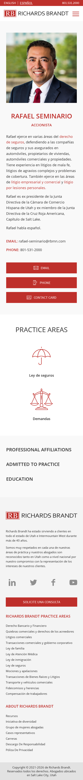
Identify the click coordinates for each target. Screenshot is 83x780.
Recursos (12, 716)
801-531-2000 (31, 249)
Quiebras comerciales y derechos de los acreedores (40, 631)
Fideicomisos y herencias (22, 688)
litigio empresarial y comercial (35, 182)
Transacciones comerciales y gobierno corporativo (39, 643)
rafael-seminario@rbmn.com (42, 241)
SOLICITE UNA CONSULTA (41, 602)
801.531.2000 (70, 3)
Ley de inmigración (18, 660)
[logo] (36, 13)
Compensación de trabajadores (26, 694)
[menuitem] (70, 3)
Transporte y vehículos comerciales (29, 682)
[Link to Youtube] (73, 582)
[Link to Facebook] (53, 582)
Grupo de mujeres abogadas (24, 727)
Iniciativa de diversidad (21, 721)
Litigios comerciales (19, 637)
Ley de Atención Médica (21, 654)
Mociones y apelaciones (21, 671)
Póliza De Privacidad (19, 750)
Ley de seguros (16, 665)
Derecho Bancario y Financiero (26, 626)
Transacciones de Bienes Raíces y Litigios (33, 677)
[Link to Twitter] (33, 582)
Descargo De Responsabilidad (25, 744)
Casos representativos (20, 733)
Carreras (11, 738)
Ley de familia (15, 648)
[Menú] (74, 13)
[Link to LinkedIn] (12, 582)
